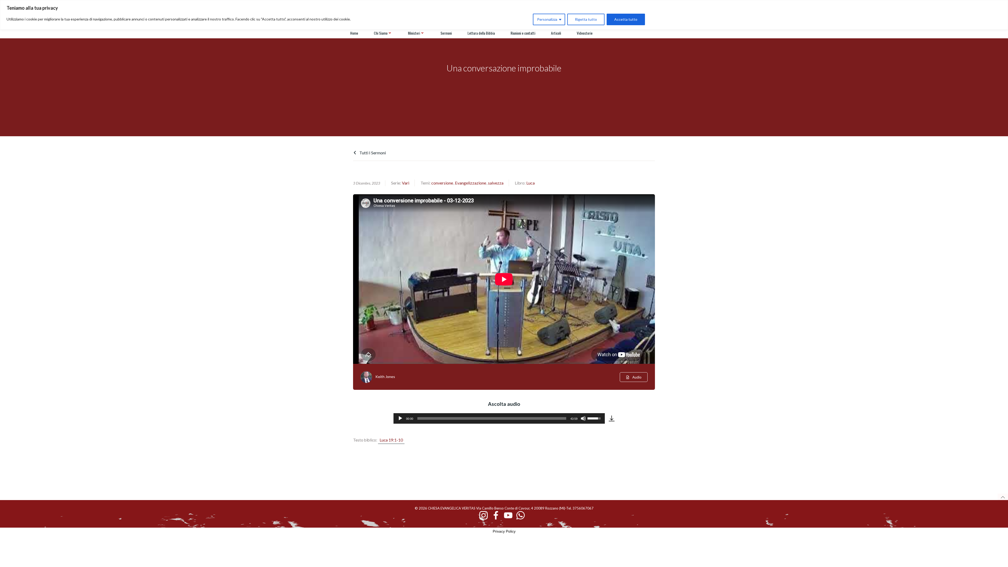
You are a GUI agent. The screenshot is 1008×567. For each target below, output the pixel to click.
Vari (405, 182)
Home (354, 33)
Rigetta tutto (586, 19)
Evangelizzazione (470, 182)
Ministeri (414, 33)
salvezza (495, 182)
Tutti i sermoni (372, 152)
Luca (530, 182)
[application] (499, 418)
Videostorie (584, 33)
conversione (442, 182)
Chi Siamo (380, 33)
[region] (504, 15)
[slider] (491, 418)
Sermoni (446, 33)
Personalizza (547, 19)
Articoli (556, 33)
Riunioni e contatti (523, 33)
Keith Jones (385, 376)
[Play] (400, 418)
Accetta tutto (625, 19)
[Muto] (583, 418)
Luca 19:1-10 (391, 440)
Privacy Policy (504, 531)
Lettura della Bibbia (481, 33)
